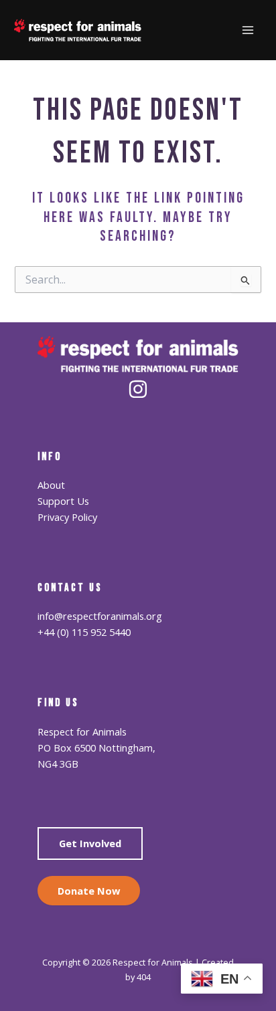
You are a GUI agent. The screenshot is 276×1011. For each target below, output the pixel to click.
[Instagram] (138, 389)
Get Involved (90, 843)
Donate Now (89, 890)
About (51, 484)
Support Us (63, 501)
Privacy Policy (67, 517)
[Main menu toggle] (248, 30)
